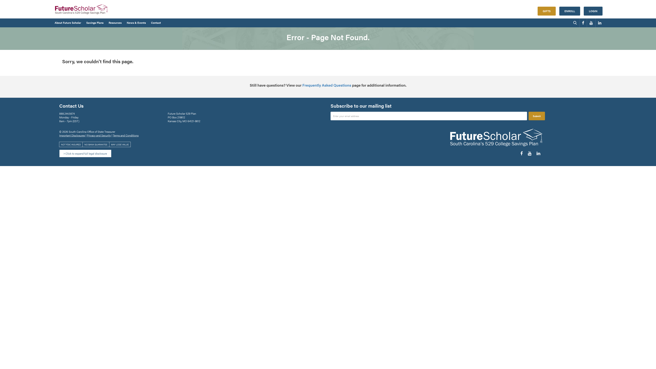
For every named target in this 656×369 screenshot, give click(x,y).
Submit (537, 116)
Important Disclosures (72, 135)
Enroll (569, 11)
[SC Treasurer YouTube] (591, 22)
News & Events (136, 23)
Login (593, 11)
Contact (156, 23)
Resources (115, 23)
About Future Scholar (68, 23)
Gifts (547, 11)
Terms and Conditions (126, 135)
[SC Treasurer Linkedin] (600, 22)
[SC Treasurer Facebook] (583, 22)
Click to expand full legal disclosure (86, 153)
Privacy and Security (99, 135)
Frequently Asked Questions (326, 85)
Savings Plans (95, 23)
